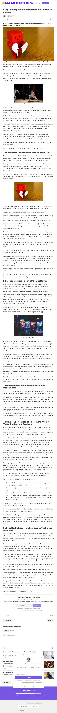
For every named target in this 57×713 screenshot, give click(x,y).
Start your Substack (25, 706)
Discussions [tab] (13, 648)
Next (49, 620)
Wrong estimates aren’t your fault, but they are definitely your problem (20, 654)
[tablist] (9, 630)
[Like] (4, 19)
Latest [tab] (8, 648)
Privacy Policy (39, 682)
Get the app (35, 706)
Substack (22, 710)
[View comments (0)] (8, 19)
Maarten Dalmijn (10, 15)
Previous (8, 620)
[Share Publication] (40, 3)
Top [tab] (5, 648)
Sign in (52, 3)
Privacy (28, 703)
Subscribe (45, 3)
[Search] (36, 3)
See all (6, 682)
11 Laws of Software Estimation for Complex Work (19, 652)
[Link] (1, 24)
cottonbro (30, 103)
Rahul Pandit (31, 337)
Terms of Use (35, 680)
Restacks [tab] (12, 630)
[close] (42, 658)
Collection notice (38, 703)
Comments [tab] (6, 630)
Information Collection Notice (28, 682)
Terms (32, 703)
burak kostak (31, 202)
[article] (28, 655)
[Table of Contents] (2, 356)
